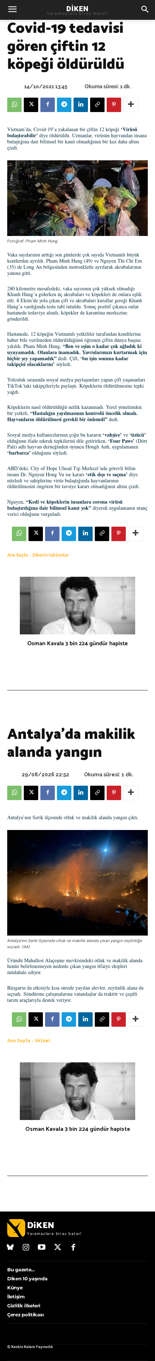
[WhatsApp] (14, 105)
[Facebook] (47, 105)
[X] (31, 105)
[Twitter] (58, 1248)
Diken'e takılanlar (50, 555)
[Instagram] (26, 1248)
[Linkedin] (81, 105)
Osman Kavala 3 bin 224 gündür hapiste (77, 643)
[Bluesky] (10, 1248)
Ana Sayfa (17, 555)
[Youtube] (42, 1248)
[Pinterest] (114, 105)
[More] (130, 105)
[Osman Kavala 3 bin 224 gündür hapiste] (77, 605)
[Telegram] (64, 105)
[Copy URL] (97, 105)
